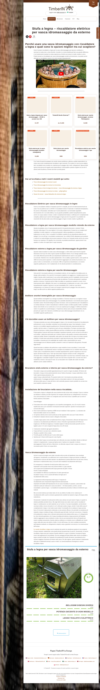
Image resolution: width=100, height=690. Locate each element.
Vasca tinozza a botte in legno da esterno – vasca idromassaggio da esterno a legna (58, 188)
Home (44, 18)
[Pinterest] (30, 36)
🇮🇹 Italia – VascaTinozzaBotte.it (53, 661)
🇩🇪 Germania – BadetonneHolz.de (56, 658)
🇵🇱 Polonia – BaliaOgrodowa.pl (61, 664)
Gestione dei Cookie (61, 679)
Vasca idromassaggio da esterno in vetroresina (47, 185)
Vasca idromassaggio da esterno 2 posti (45, 182)
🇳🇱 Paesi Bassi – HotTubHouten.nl (73, 658)
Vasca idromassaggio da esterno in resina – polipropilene (50, 191)
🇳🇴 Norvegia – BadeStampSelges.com (86, 661)
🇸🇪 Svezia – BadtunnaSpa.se (69, 661)
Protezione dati (61, 678)
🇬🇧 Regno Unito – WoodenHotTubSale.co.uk (36, 658)
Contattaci (67, 18)
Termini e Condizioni (61, 676)
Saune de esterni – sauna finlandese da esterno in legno (50, 194)
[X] (27, 36)
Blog (78, 18)
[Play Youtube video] (61, 74)
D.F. (74, 18)
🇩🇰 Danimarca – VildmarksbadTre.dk (36, 661)
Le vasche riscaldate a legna (42, 529)
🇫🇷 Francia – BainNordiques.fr (89, 658)
